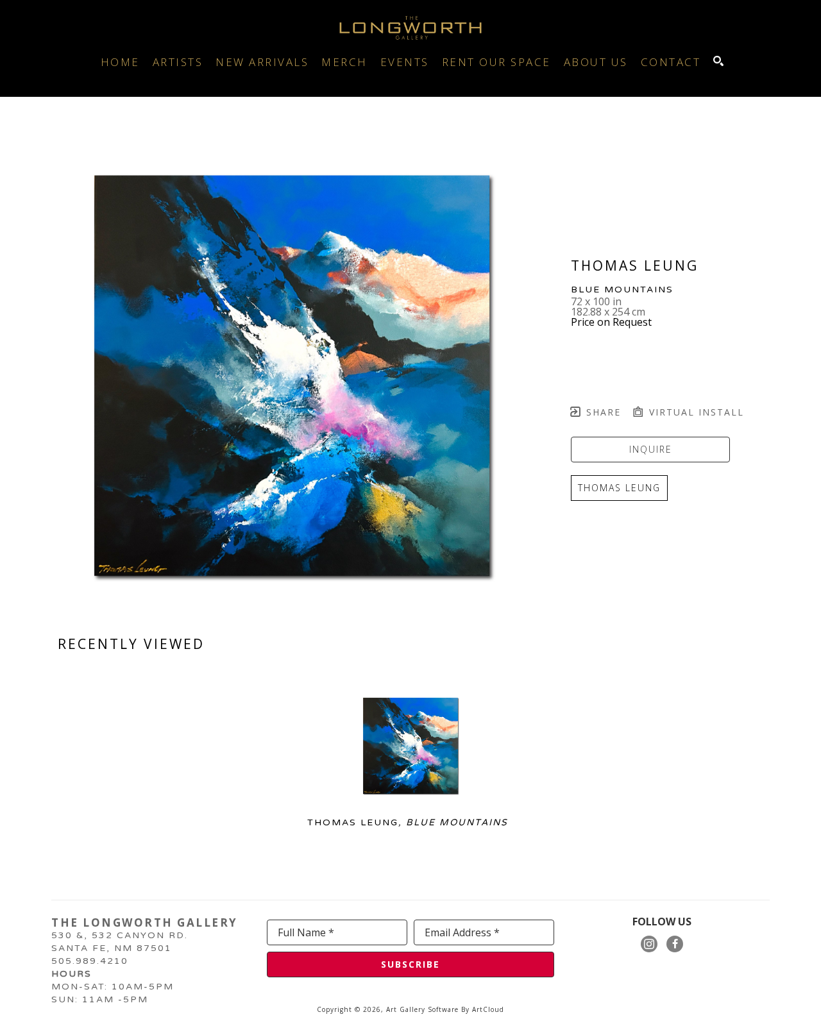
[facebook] (674, 944)
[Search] (718, 61)
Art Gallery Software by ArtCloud (445, 1009)
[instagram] (649, 944)
